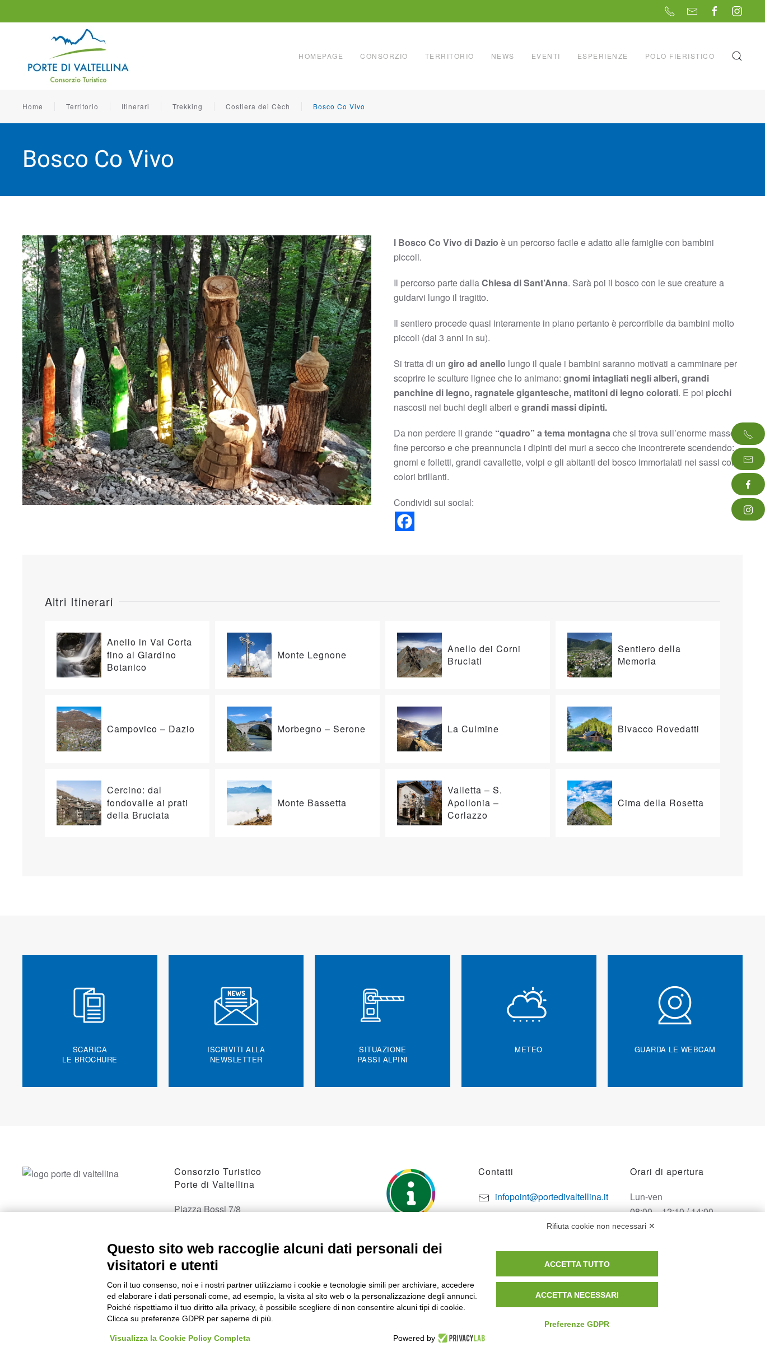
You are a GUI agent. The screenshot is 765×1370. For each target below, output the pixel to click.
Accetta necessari (577, 1294)
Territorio (82, 106)
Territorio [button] (449, 56)
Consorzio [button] (384, 56)
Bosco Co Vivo (339, 106)
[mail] (748, 459)
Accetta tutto (577, 1264)
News (503, 56)
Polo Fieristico (680, 56)
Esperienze (602, 56)
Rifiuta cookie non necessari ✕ (601, 1226)
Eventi (546, 56)
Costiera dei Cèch (258, 106)
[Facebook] (404, 521)
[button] (737, 56)
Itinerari (136, 106)
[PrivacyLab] (460, 1338)
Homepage (320, 56)
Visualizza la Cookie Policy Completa (180, 1338)
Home (32, 106)
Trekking (187, 106)
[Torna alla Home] (79, 56)
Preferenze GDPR (576, 1324)
